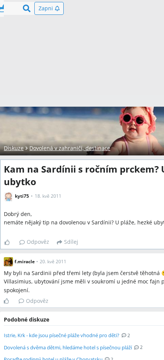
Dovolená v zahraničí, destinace (69, 148)
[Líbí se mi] (10, 242)
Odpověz (38, 241)
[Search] (27, 8)
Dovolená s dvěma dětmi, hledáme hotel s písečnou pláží (68, 347)
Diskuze (14, 148)
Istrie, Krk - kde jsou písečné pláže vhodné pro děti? (61, 335)
